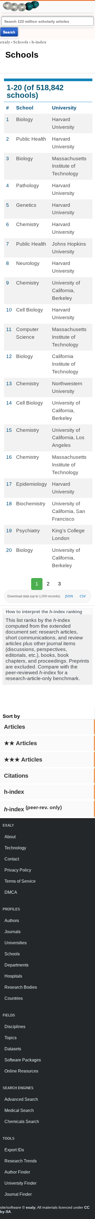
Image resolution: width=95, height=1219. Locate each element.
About (10, 837)
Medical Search (19, 1110)
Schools (20, 42)
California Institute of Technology (65, 364)
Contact (11, 859)
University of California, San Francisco (68, 511)
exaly (5, 42)
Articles (14, 726)
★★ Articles (20, 743)
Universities (15, 943)
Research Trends (20, 1161)
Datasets (12, 1049)
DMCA (10, 892)
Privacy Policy (17, 870)
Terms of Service (20, 881)
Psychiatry (28, 530)
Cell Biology (29, 310)
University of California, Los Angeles (68, 437)
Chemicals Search (21, 1121)
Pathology (27, 185)
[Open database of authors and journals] (21, 3)
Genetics (26, 205)
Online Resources (21, 1071)
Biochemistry (30, 503)
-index (33, 809)
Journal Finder (18, 1194)
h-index (14, 792)
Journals (12, 931)
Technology (15, 848)
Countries (13, 998)
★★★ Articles (23, 759)
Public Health (31, 139)
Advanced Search (21, 1099)
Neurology (28, 263)
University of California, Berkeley (66, 290)
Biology (24, 119)
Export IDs (14, 1150)
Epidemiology (31, 484)
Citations (16, 775)
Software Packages (22, 1060)
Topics (10, 1037)
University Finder (20, 1183)
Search (9, 32)
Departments (16, 965)
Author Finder (17, 1172)
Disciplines (14, 1026)
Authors (11, 920)
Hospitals (13, 976)
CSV (83, 596)
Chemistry (27, 224)
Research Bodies (20, 987)
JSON (69, 596)
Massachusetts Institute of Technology (69, 166)
